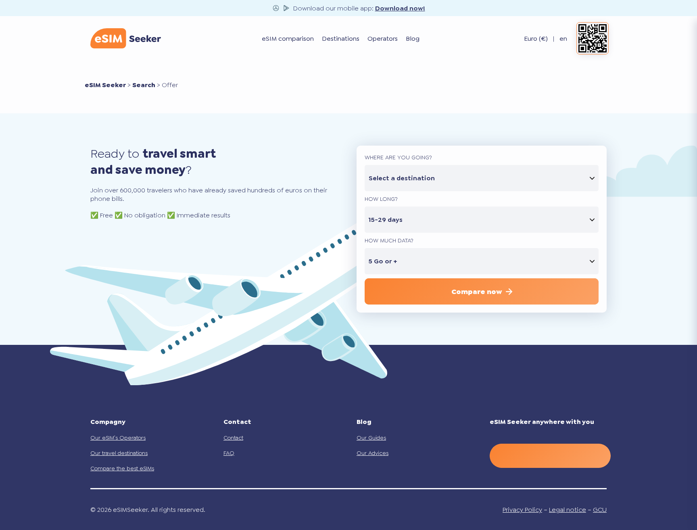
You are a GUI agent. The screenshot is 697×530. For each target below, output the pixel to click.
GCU (600, 509)
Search (143, 85)
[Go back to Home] (125, 38)
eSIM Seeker (105, 85)
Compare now (476, 291)
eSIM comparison (288, 38)
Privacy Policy (522, 509)
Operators (382, 38)
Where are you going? (398, 157)
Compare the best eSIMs (122, 468)
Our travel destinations (119, 453)
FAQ (228, 453)
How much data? (389, 240)
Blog (412, 38)
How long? (381, 198)
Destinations (340, 38)
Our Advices (372, 453)
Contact (233, 437)
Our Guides (371, 437)
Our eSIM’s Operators (118, 437)
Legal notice (567, 509)
